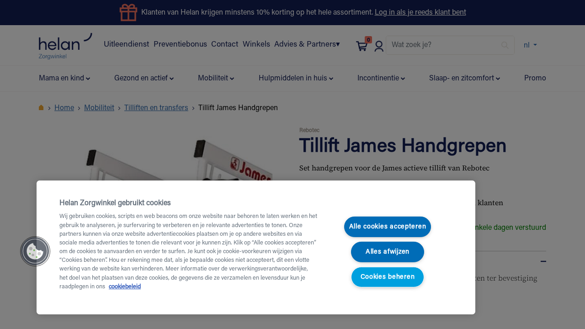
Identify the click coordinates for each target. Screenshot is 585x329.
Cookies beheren (388, 276)
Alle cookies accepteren (387, 226)
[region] (256, 247)
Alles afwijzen (388, 252)
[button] (35, 251)
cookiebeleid (125, 287)
